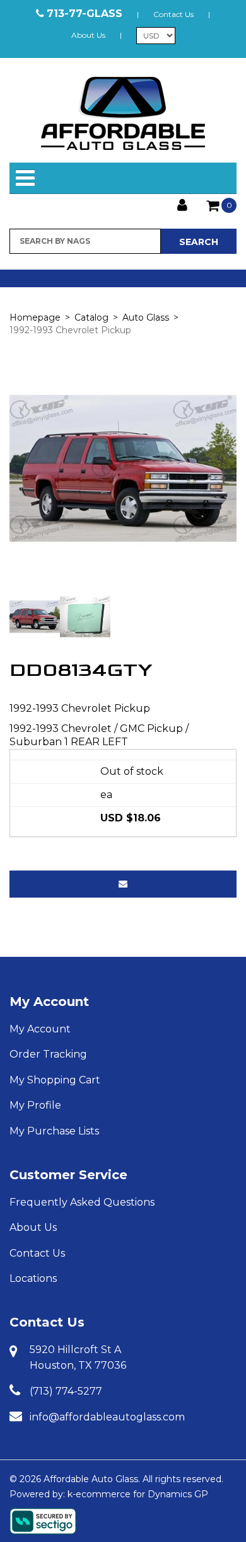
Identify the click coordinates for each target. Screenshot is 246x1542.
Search (198, 242)
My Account (49, 1001)
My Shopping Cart (54, 1080)
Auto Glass (145, 317)
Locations (33, 1278)
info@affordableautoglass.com (107, 1417)
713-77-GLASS (84, 14)
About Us (88, 35)
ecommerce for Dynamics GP (142, 1494)
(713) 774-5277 (66, 1391)
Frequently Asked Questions (82, 1202)
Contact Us (173, 14)
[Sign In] (182, 204)
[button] (221, 205)
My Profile (35, 1105)
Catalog (91, 317)
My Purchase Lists (54, 1131)
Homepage (35, 317)
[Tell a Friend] (123, 884)
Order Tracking (48, 1054)
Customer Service (68, 1174)
